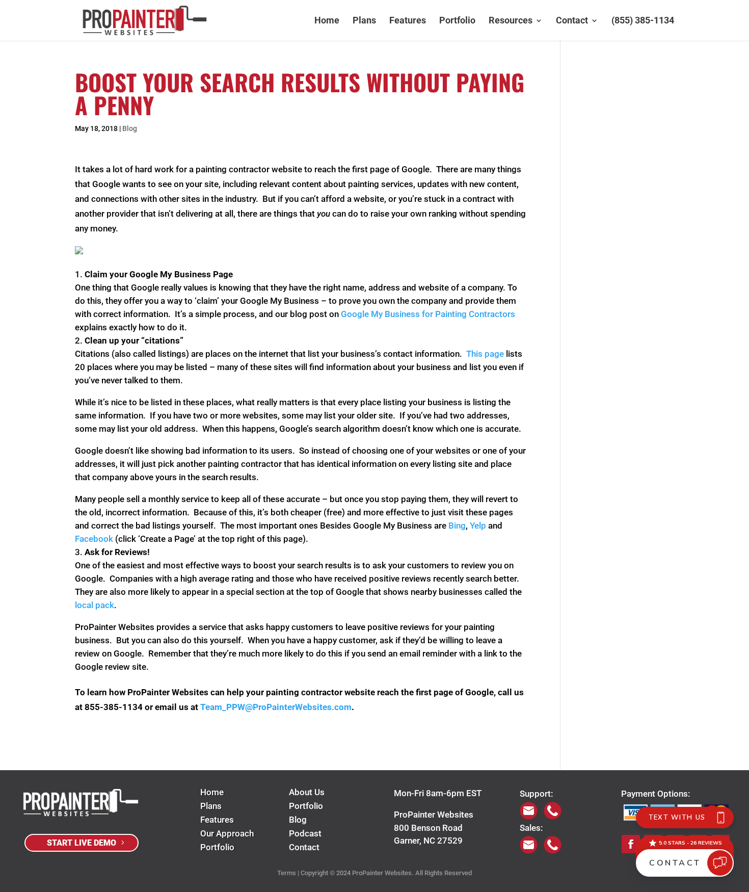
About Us (307, 792)
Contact (572, 21)
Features (407, 21)
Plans (364, 21)
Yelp (478, 525)
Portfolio (457, 21)
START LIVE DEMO (81, 843)
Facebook (94, 539)
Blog (129, 128)
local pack (94, 605)
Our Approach (227, 833)
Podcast (305, 833)
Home (326, 21)
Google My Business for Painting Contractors (428, 314)
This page (485, 354)
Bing (457, 525)
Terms (286, 873)
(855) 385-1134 (642, 21)
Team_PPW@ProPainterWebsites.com (276, 707)
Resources (510, 21)
